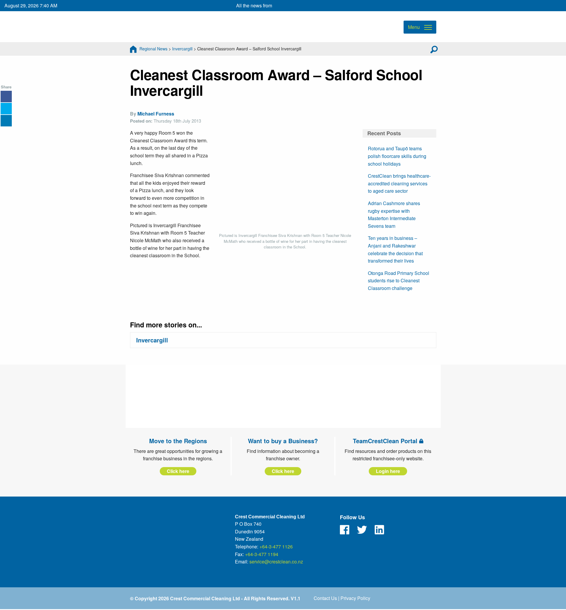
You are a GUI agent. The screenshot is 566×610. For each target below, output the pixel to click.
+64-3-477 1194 (261, 554)
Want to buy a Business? (283, 440)
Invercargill (182, 49)
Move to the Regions (178, 440)
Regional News (153, 49)
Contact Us (325, 598)
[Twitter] (362, 529)
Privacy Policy (355, 598)
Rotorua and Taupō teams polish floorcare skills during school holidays (397, 156)
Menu (414, 27)
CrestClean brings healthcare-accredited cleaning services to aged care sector (399, 183)
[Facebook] (344, 529)
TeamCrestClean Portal (386, 440)
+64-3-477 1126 (276, 546)
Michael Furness (155, 113)
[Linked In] (379, 529)
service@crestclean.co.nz (276, 561)
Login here (388, 471)
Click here (178, 471)
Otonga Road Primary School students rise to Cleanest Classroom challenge (398, 280)
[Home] (133, 48)
